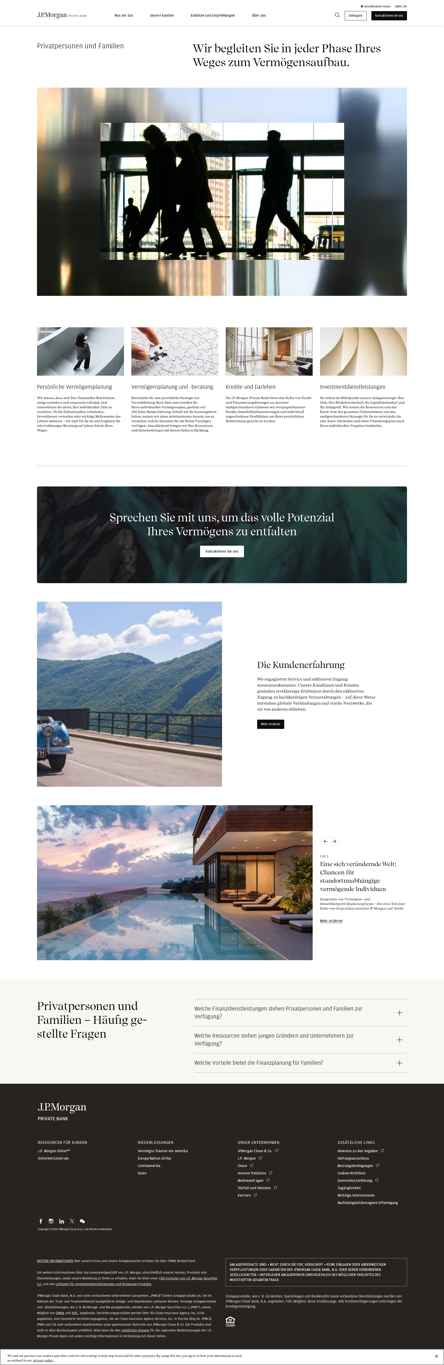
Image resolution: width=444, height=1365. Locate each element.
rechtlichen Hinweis (135, 1330)
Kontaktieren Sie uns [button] (389, 15)
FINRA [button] (60, 1313)
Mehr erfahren (270, 724)
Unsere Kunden (162, 16)
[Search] (337, 15)
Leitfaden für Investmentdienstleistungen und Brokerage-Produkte (103, 1284)
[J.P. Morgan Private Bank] (62, 15)
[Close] (437, 1356)
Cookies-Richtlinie (351, 1173)
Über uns (259, 16)
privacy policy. (43, 1360)
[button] (376, 6)
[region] (222, 1357)
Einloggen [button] (355, 15)
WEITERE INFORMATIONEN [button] (55, 1261)
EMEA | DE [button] (401, 6)
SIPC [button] (75, 1313)
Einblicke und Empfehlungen (213, 16)
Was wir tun (123, 16)
